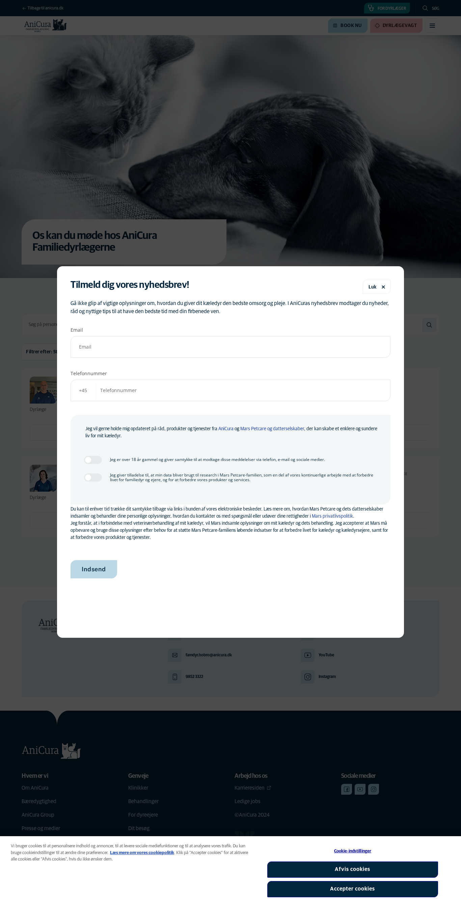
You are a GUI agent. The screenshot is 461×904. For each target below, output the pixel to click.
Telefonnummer (89, 373)
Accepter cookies (352, 889)
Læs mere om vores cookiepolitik (142, 853)
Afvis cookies (352, 869)
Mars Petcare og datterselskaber (272, 429)
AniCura (226, 429)
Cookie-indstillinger (353, 851)
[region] (230, 870)
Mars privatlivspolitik (332, 516)
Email (77, 330)
